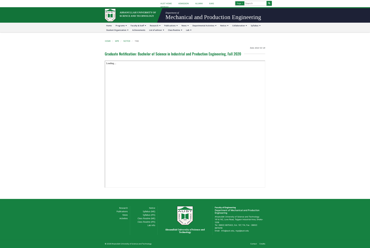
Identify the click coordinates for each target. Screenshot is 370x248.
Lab (188, 30)
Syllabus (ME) (149, 211)
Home (109, 25)
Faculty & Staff (138, 25)
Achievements (138, 30)
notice (126, 41)
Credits (262, 244)
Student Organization (116, 30)
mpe (117, 41)
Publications (170, 25)
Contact (253, 244)
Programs (121, 25)
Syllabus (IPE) (149, 214)
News (184, 25)
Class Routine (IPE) (146, 221)
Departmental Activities (204, 25)
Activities (124, 218)
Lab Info (151, 225)
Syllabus (255, 25)
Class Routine (174, 30)
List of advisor (156, 30)
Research (154, 25)
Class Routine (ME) (146, 218)
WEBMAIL (164, 7)
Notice (223, 25)
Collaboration (239, 25)
